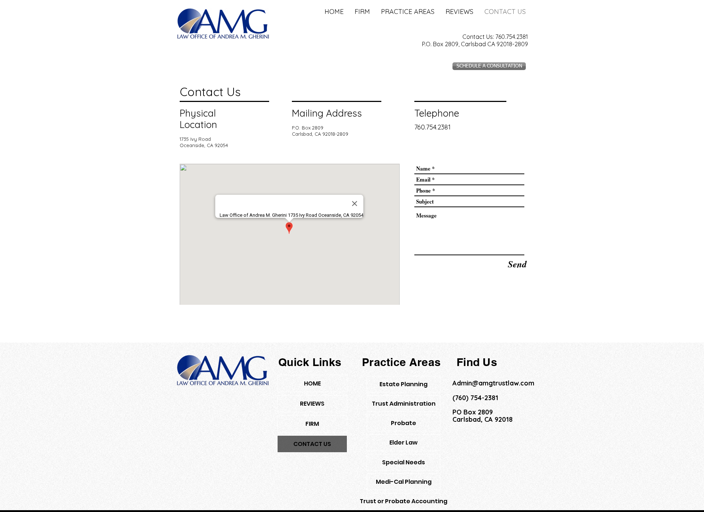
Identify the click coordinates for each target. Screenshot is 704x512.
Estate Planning (404, 384)
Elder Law (403, 442)
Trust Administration (404, 403)
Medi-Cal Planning (404, 482)
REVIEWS (312, 403)
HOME (312, 383)
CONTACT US (312, 444)
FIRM (312, 424)
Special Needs (403, 462)
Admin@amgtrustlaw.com (493, 383)
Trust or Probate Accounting (403, 501)
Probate (403, 423)
